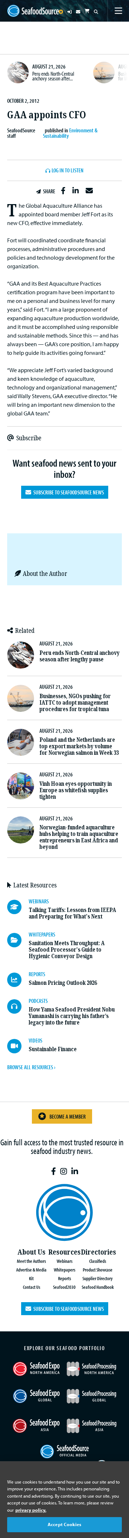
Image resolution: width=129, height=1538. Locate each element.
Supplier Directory (97, 1278)
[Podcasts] (18, 1006)
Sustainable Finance (53, 1049)
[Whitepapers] (18, 940)
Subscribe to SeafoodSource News (67, 492)
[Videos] (18, 1046)
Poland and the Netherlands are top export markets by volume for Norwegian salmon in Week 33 (79, 746)
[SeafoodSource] (33, 11)
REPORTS (37, 974)
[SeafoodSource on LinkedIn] (74, 1171)
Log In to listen (67, 170)
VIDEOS (35, 1040)
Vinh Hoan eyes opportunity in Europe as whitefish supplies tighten (75, 790)
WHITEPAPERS (42, 934)
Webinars (64, 1260)
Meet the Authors (31, 1260)
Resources (64, 1252)
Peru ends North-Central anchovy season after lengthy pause (79, 656)
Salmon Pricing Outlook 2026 (63, 983)
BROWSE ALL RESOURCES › (31, 1067)
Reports (64, 1278)
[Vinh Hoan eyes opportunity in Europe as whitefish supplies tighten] (20, 785)
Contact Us (31, 1286)
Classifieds (97, 1260)
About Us (32, 1252)
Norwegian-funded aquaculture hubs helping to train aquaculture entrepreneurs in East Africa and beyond (78, 837)
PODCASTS (38, 1000)
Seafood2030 (64, 1286)
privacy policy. (30, 1510)
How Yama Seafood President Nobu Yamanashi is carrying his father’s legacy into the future (72, 1016)
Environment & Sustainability (70, 133)
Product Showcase (98, 1269)
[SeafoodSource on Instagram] (63, 1171)
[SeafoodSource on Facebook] (53, 1171)
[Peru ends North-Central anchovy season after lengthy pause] (18, 72)
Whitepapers (64, 1269)
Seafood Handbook (98, 1286)
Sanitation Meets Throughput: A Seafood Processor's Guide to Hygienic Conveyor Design (67, 949)
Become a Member (67, 1116)
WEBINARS (39, 901)
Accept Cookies (64, 1524)
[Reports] (18, 980)
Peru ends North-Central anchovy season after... (53, 76)
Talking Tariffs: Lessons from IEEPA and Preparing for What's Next (72, 913)
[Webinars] (18, 907)
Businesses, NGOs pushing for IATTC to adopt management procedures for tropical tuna (75, 702)
